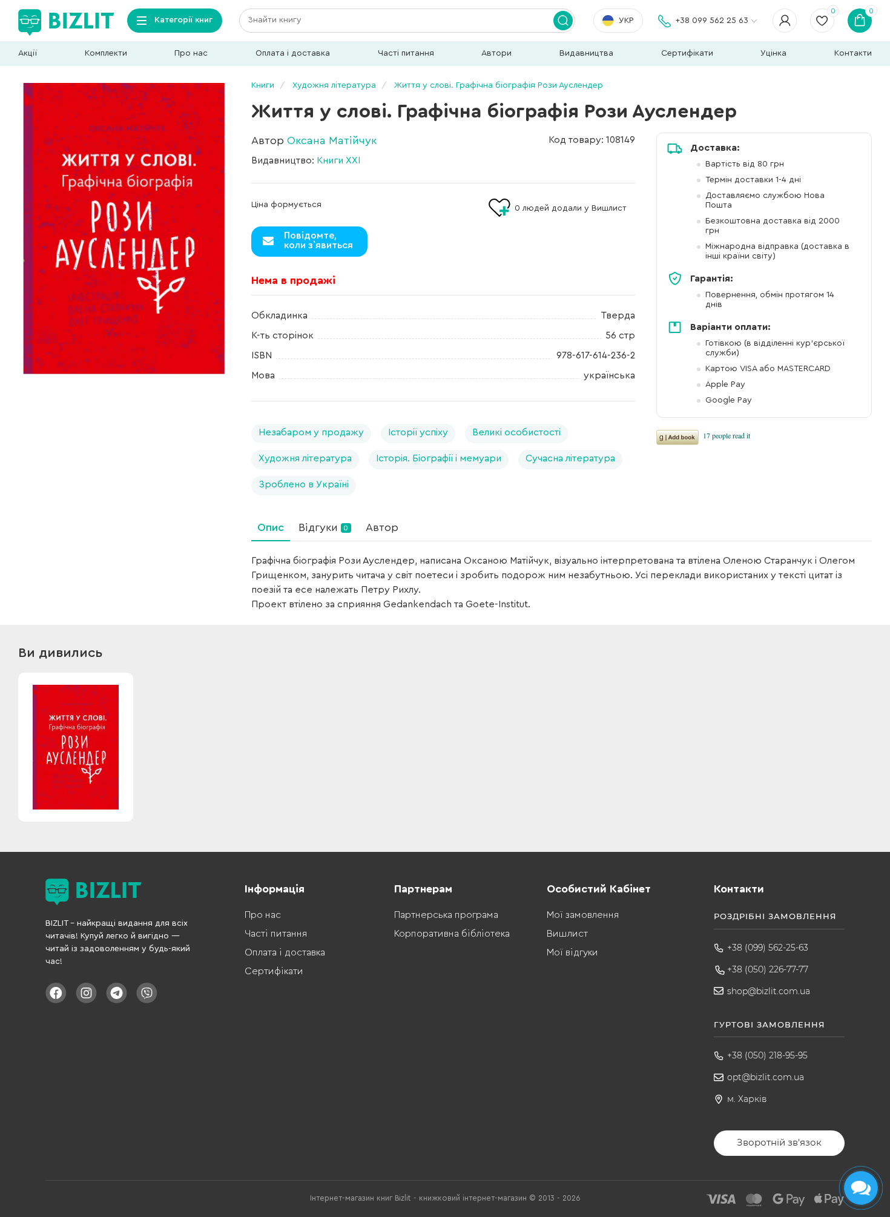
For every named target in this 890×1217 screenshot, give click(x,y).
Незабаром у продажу (311, 432)
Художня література (305, 458)
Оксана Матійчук (332, 140)
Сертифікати (687, 53)
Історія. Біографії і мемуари (438, 458)
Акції (27, 53)
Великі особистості (516, 432)
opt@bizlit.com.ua (765, 1077)
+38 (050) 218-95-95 (767, 1055)
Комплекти (106, 53)
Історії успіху (418, 432)
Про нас (191, 53)
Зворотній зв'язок (779, 1142)
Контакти (853, 53)
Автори (496, 53)
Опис (270, 527)
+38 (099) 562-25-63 (767, 947)
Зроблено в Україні (304, 484)
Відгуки (323, 527)
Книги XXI (338, 160)
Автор (382, 527)
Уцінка (773, 53)
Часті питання (406, 53)
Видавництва (586, 53)
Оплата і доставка (292, 53)
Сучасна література (570, 458)
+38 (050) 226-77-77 (767, 969)
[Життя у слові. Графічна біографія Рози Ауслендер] (124, 228)
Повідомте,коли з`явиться (318, 240)
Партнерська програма (446, 915)
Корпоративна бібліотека (452, 933)
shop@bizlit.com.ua (768, 991)
